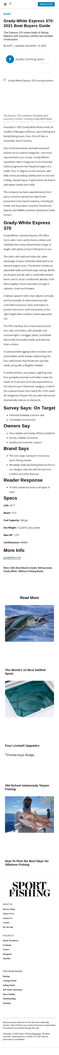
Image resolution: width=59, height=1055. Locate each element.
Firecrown (36, 1034)
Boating (6, 976)
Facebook (7, 945)
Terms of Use (8, 914)
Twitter (6, 950)
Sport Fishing (9, 994)
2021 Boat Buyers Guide (23, 568)
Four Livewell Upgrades (22, 745)
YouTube (6, 958)
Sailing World (9, 985)
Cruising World (9, 981)
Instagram (7, 954)
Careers (6, 923)
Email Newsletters (10, 941)
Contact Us (7, 918)
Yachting (6, 1003)
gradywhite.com (12, 557)
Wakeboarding (9, 999)
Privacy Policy (9, 909)
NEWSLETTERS (46, 4)
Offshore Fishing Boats (30, 571)
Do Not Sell (8, 927)
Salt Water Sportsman (12, 990)
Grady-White (10, 571)
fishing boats (45, 568)
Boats (7, 14)
